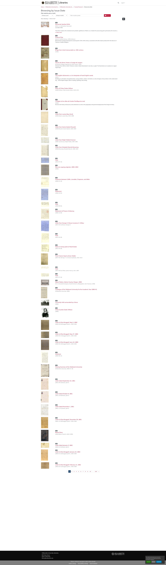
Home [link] (42, 7)
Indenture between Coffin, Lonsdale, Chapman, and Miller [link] (72, 179)
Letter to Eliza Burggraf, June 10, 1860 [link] (66, 342)
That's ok (148, 561)
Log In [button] (122, 2)
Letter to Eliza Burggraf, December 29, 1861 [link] (68, 419)
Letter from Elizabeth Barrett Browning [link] (66, 147)
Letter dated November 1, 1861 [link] (64, 406)
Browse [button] (108, 15)
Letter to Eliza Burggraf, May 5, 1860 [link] (66, 322)
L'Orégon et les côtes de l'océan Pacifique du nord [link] (70, 101)
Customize (159, 561)
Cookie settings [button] (72, 563)
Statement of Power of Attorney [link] (64, 211)
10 (90, 471)
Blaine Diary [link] (59, 432)
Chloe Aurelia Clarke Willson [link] (63, 309)
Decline (153, 561)
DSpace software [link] (75, 561)
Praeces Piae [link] (59, 37)
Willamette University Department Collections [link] (51, 7)
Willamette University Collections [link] (66, 7)
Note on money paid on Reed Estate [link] (66, 247)
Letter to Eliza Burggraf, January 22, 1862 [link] (67, 452)
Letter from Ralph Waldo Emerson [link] (65, 140)
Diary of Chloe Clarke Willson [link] (64, 88)
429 (96, 471)
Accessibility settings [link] (83, 563)
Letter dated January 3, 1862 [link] (64, 445)
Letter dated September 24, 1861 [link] (65, 381)
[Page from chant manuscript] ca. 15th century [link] (69, 50)
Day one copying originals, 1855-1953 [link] (66, 167)
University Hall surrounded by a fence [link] (66, 302)
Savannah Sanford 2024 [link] (62, 24)
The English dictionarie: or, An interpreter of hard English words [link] (74, 75)
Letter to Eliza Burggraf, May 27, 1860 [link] (66, 334)
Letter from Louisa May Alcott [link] (64, 114)
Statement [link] (58, 191)
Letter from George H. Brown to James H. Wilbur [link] (69, 223)
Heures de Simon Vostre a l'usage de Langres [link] (68, 62)
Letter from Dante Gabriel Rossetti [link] (65, 127)
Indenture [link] (58, 354)
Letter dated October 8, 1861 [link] (63, 394)
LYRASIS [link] (93, 561)
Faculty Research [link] (78, 7)
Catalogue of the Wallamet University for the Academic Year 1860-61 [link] (76, 289)
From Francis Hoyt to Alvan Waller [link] (65, 256)
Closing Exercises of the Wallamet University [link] (68, 367)
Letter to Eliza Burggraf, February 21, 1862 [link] (68, 465)
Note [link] (56, 160)
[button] (58, 3)
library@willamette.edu (47, 558)
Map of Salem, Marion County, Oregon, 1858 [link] (68, 282)
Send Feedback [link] (93, 563)
